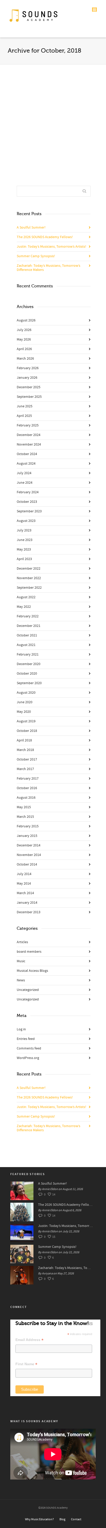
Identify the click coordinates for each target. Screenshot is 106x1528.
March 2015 (25, 816)
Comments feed (29, 1048)
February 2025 (28, 425)
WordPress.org (28, 1058)
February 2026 (28, 368)
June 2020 (24, 702)
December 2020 (28, 664)
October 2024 (27, 454)
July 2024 (24, 473)
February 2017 (28, 778)
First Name (26, 1364)
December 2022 (28, 568)
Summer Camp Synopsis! (36, 256)
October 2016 (27, 788)
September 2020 (29, 683)
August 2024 (26, 463)
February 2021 (28, 654)
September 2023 (29, 511)
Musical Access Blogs (32, 970)
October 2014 (27, 864)
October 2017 (27, 759)
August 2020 (26, 692)
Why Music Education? (39, 1519)
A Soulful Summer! (31, 227)
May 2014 (24, 883)
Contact (76, 1519)
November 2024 (29, 444)
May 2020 (24, 711)
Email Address (29, 1339)
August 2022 (26, 597)
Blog (62, 1519)
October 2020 (27, 673)
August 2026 (26, 320)
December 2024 (28, 435)
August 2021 (26, 645)
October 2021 (27, 635)
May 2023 (24, 549)
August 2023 (26, 521)
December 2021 (28, 626)
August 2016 (26, 797)
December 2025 (28, 387)
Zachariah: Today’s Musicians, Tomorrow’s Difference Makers (48, 267)
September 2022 (29, 587)
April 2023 (24, 559)
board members (29, 951)
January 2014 (27, 902)
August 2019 (26, 721)
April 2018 (24, 740)
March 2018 (25, 750)
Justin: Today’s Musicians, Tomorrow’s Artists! (51, 246)
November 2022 (29, 578)
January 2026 (27, 377)
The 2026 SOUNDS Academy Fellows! (45, 237)
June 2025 (24, 406)
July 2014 (24, 874)
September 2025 (29, 396)
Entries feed (26, 1039)
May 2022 (24, 606)
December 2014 (28, 845)
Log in (21, 1029)
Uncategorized (28, 990)
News (21, 980)
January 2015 (27, 836)
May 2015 (24, 807)
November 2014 (29, 855)
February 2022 (28, 616)
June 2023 (24, 540)
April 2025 (24, 416)
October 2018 (27, 731)
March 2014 (25, 893)
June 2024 (24, 482)
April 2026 (24, 349)
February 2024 (28, 492)
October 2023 (27, 501)
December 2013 (28, 912)
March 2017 (25, 769)
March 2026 (25, 358)
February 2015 (28, 826)
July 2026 (24, 330)
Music (21, 961)
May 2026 (24, 339)
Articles (22, 942)
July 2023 (24, 530)
